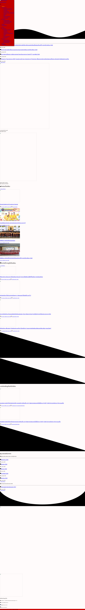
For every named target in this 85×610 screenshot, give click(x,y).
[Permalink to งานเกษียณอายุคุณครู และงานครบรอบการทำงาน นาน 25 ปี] (10, 220)
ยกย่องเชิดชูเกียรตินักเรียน (21, 405)
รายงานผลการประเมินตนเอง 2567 (8, 487)
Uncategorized (14, 405)
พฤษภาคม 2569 (4, 460)
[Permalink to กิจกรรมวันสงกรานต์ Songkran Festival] (10, 202)
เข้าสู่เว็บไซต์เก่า (4, 44)
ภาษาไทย (5, 34)
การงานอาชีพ (5, 37)
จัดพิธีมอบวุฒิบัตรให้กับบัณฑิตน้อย (7, 240)
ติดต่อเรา (3, 43)
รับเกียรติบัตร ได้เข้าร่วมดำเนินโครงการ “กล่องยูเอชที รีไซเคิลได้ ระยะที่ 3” (15, 295)
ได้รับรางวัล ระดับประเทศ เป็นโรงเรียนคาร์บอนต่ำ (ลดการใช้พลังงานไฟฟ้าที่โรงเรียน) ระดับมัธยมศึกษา (21, 277)
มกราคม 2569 (4, 478)
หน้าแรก (3, 6)
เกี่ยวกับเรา (3, 38)
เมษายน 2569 (4, 464)
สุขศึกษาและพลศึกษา (7, 36)
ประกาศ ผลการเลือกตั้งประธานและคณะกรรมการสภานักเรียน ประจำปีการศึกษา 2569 (19, 50)
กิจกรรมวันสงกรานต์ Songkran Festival (9, 204)
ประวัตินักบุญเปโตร (6, 40)
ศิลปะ (4, 35)
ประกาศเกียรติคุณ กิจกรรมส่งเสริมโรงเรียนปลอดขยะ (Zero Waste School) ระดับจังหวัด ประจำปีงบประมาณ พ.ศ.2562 (25, 314)
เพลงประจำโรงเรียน (6, 42)
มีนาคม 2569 (4, 469)
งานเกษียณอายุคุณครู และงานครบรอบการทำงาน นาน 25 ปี (13, 223)
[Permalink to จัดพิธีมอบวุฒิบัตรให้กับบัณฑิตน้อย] (10, 238)
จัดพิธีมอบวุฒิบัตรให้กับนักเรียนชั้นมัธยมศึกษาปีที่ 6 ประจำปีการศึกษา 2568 (16, 258)
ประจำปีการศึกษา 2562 (15, 279)
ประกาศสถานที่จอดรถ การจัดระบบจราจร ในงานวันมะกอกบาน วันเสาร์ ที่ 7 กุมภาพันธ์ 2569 (20, 54)
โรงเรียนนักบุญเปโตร (3, 2)
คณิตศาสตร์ (5, 31)
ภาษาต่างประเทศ (6, 32)
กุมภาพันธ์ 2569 (4, 473)
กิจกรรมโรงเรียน (15, 206)
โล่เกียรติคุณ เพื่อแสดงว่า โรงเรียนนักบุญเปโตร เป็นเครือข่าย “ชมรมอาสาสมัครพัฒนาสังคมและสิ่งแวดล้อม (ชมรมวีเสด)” (25, 328)
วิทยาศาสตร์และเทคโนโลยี (7, 29)
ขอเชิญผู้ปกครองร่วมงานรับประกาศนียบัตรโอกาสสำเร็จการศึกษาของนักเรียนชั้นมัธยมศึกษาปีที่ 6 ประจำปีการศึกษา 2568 (27, 45)
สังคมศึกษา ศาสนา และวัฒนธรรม (8, 33)
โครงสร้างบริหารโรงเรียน (7, 41)
